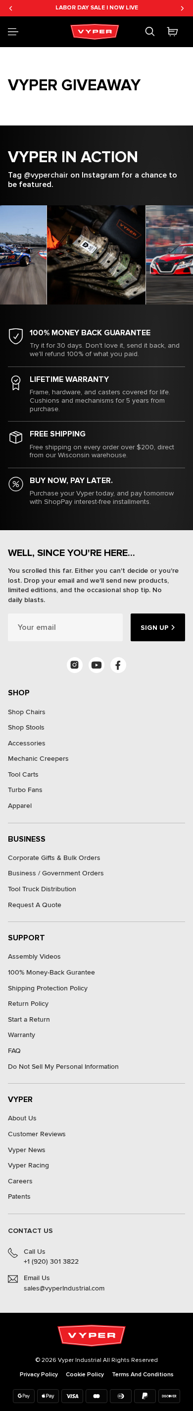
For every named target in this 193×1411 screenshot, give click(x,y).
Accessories (27, 743)
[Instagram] (75, 665)
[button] (13, 31)
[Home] (96, 32)
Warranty (21, 1035)
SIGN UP (154, 627)
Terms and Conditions (143, 1374)
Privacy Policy (39, 1374)
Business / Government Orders (56, 873)
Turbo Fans (25, 790)
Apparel (20, 805)
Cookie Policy (85, 1374)
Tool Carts (23, 774)
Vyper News (27, 1150)
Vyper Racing (28, 1165)
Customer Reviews (37, 1134)
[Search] (150, 31)
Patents (19, 1196)
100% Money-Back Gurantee (51, 972)
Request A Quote (34, 905)
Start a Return (29, 1019)
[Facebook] (118, 665)
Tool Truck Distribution (42, 889)
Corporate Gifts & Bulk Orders (54, 858)
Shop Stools (26, 727)
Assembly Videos (34, 956)
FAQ (14, 1050)
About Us (22, 1118)
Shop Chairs (27, 712)
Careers (20, 1181)
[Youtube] (96, 665)
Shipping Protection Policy (48, 988)
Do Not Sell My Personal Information (63, 1066)
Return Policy (28, 1003)
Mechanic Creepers (38, 758)
